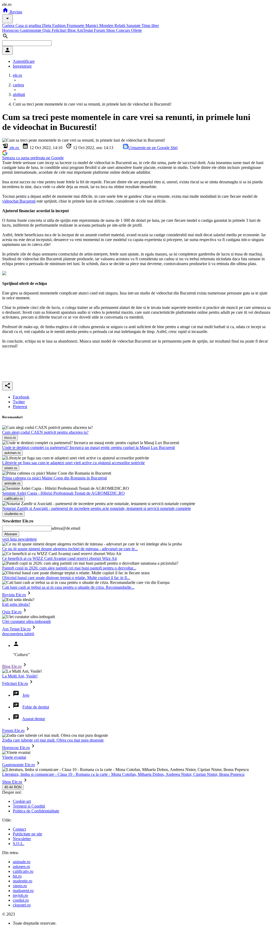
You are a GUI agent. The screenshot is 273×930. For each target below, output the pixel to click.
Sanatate (134, 25)
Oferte (136, 30)
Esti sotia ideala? (16, 604)
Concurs (123, 30)
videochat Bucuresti (18, 201)
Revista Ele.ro (14, 594)
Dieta (47, 25)
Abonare (10, 534)
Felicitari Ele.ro (15, 683)
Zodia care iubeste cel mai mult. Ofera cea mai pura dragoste (53, 740)
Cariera (8, 25)
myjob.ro (20, 895)
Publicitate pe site (27, 834)
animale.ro (21, 861)
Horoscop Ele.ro (16, 747)
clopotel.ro (22, 905)
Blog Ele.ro (12, 666)
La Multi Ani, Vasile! (20, 676)
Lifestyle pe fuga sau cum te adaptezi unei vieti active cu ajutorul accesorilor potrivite (73, 462)
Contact (19, 829)
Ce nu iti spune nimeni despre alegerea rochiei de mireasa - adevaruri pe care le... (70, 549)
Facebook (21, 397)
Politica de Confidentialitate (36, 811)
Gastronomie (31, 30)
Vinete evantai (14, 757)
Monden (106, 25)
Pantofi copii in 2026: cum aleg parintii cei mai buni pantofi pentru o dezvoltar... (69, 568)
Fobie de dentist (35, 707)
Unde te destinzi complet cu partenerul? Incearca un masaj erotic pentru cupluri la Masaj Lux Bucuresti (88, 447)
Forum (100, 30)
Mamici (92, 25)
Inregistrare (22, 66)
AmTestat (85, 30)
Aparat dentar (33, 718)
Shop (111, 30)
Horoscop (11, 30)
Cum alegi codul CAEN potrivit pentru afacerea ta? (45, 432)
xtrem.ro (20, 885)
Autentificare (24, 61)
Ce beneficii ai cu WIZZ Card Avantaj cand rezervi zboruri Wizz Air (59, 558)
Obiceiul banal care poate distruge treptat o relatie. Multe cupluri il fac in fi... (66, 577)
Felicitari (59, 30)
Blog (72, 30)
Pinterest (20, 406)
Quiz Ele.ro (12, 612)
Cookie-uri (22, 801)
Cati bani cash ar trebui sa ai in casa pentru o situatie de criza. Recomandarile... (68, 587)
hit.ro (17, 876)
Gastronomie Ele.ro (18, 764)
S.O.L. (18, 843)
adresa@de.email (65, 528)
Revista (15, 12)
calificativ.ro (23, 871)
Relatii (120, 25)
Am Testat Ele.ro (16, 629)
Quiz (47, 30)
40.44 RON (12, 787)
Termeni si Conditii (29, 806)
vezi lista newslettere (19, 539)
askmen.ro (21, 866)
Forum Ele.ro (13, 730)
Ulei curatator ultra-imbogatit (26, 621)
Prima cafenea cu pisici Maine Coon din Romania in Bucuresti (54, 478)
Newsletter (22, 838)
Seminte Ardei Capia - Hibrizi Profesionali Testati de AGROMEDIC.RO (63, 493)
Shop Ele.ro (12, 782)
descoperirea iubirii (18, 633)
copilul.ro (21, 900)
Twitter (19, 402)
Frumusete (76, 25)
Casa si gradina (28, 25)
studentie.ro (22, 881)
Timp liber (150, 25)
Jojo (25, 695)
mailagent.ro (23, 890)
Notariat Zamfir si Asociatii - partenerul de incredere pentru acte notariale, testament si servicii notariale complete (96, 508)
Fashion (59, 25)
